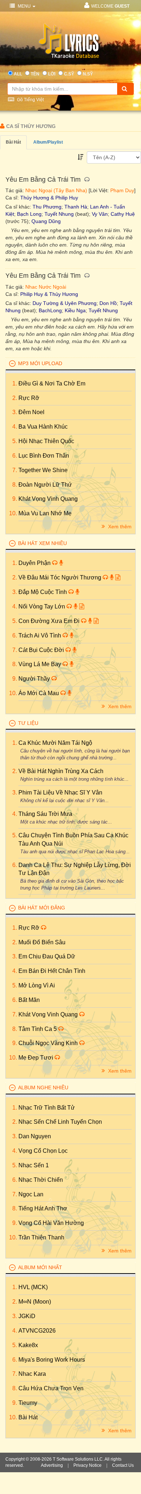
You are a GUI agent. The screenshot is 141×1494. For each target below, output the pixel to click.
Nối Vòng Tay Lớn (42, 606)
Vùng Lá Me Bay (40, 664)
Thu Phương (47, 207)
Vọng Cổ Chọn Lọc (43, 1151)
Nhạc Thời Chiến (40, 1180)
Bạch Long (29, 214)
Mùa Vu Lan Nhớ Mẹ (45, 513)
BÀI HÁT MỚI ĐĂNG (41, 908)
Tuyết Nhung (59, 214)
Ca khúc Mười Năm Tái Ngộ (55, 743)
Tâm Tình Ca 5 (38, 1029)
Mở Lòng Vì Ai (36, 985)
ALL (18, 74)
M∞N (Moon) (34, 1302)
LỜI (51, 74)
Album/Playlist (48, 142)
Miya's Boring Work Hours (51, 1360)
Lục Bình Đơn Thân (43, 456)
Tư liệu (28, 723)
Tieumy (27, 1403)
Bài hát (13, 142)
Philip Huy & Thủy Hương (49, 294)
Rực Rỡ (28, 398)
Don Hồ (108, 303)
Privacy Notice (87, 1465)
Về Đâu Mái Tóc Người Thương (60, 577)
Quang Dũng (46, 221)
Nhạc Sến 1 (33, 1165)
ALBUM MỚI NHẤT (40, 1267)
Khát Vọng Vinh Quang (48, 499)
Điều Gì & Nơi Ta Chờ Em (51, 383)
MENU (24, 6)
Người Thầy (34, 679)
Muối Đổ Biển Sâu (41, 942)
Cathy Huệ (123, 214)
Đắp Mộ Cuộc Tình (43, 592)
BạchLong (50, 310)
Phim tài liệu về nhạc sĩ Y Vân (60, 792)
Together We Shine (43, 470)
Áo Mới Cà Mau (39, 693)
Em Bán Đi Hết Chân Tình (51, 971)
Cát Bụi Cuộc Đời (41, 650)
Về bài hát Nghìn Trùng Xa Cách (60, 771)
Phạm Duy (122, 190)
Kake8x (28, 1345)
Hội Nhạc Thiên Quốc (46, 441)
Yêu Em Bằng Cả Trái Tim (43, 179)
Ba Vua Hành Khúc (43, 427)
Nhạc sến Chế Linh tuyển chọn (60, 1122)
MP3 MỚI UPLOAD (40, 363)
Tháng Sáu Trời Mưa (45, 814)
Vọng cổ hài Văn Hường (51, 1223)
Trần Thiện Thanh (41, 1237)
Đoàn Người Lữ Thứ (45, 485)
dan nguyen (34, 1136)
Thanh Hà (75, 207)
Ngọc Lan (30, 1194)
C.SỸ (69, 74)
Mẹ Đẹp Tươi (36, 1058)
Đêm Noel (31, 412)
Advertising (52, 1465)
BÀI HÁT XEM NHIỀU (42, 543)
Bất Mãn (29, 1000)
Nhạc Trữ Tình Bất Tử (46, 1108)
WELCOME (110, 6)
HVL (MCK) (33, 1287)
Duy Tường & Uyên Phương (65, 303)
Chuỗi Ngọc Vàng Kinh (48, 1043)
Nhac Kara (32, 1374)
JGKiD (26, 1316)
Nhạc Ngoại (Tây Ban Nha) (56, 190)
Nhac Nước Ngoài (45, 287)
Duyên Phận (35, 563)
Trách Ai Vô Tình (40, 635)
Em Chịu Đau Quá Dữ (46, 956)
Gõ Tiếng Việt (30, 99)
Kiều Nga (75, 310)
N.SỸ (88, 74)
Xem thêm (119, 526)
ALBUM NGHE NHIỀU (43, 1087)
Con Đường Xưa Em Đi (49, 621)
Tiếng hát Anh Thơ (42, 1208)
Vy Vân (100, 214)
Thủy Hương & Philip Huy (49, 198)
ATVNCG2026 (37, 1331)
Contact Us (123, 1465)
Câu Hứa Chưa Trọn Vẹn (51, 1388)
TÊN (35, 74)
